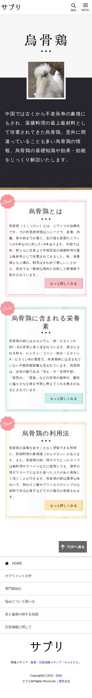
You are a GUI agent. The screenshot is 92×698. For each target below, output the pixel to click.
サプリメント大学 (18, 576)
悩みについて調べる (20, 601)
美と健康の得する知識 (21, 614)
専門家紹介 (13, 589)
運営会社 (64, 681)
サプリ (26, 681)
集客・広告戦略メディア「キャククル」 (56, 662)
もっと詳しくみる (63, 283)
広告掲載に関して (18, 627)
